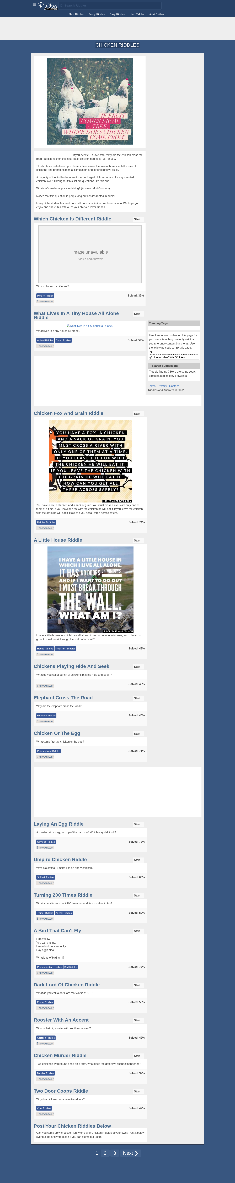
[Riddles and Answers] (48, 9)
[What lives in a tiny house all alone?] (90, 325)
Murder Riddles (45, 1073)
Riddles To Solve (46, 522)
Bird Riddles (70, 967)
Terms (152, 386)
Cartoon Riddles (46, 1037)
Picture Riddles (45, 295)
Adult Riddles (156, 14)
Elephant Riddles (46, 715)
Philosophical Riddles (48, 751)
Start (137, 219)
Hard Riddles (137, 14)
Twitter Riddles (45, 912)
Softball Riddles (45, 877)
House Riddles (45, 648)
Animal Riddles (45, 340)
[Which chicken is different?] (90, 283)
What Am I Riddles (65, 648)
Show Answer (45, 301)
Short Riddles (76, 14)
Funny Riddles (97, 14)
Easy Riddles (117, 14)
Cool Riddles (44, 1108)
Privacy (162, 386)
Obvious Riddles (46, 841)
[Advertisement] (117, 28)
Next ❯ (131, 1153)
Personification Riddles (49, 967)
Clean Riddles (63, 340)
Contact (174, 386)
